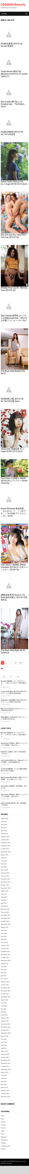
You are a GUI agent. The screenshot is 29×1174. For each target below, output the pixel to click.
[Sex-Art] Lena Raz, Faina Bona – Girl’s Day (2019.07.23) (14, 236)
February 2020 (5, 1054)
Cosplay (3, 1125)
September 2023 (6, 924)
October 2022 (5, 957)
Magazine (4, 1137)
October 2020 (5, 1030)
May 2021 (4, 1009)
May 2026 (4, 827)
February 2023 (5, 945)
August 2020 (4, 1036)
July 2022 (3, 967)
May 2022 (4, 973)
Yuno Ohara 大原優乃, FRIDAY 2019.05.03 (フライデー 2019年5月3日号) (14, 480)
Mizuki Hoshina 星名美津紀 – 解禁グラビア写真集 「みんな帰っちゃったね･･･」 (14, 778)
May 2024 (4, 900)
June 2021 (4, 1006)
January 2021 (5, 1021)
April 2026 (4, 831)
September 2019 (6, 1069)
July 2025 (3, 858)
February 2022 (5, 982)
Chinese (3, 1122)
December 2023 (5, 915)
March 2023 (4, 942)
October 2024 (5, 885)
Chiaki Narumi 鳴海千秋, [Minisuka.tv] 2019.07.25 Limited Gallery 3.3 (14, 74)
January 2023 (5, 948)
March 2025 (4, 870)
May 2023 (4, 936)
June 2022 (4, 970)
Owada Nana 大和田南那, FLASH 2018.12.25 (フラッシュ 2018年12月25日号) (14, 701)
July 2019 (3, 1075)
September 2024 (6, 888)
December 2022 (5, 951)
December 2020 (5, 1024)
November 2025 (5, 846)
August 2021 (4, 1000)
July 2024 (3, 894)
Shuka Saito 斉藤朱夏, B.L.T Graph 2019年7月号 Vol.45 (12, 450)
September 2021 (6, 997)
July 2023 (3, 930)
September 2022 (6, 960)
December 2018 (5, 1096)
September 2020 (6, 1033)
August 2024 (4, 891)
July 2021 (3, 1003)
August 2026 (4, 818)
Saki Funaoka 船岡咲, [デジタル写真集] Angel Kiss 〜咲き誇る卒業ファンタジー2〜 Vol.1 (14, 318)
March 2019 (4, 1087)
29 (15, 663)
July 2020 (3, 1039)
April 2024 (4, 903)
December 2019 (5, 1060)
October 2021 (5, 994)
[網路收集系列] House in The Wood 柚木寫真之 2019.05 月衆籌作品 (14, 597)
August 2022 (4, 963)
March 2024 (4, 906)
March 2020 (4, 1051)
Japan (2, 1131)
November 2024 (5, 882)
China (2, 1119)
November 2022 (5, 954)
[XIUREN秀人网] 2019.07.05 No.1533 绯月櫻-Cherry (12, 400)
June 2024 (4, 897)
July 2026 (3, 821)
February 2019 (5, 1090)
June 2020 (4, 1042)
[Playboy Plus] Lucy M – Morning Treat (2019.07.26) (14, 289)
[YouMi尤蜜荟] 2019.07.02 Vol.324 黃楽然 (11, 44)
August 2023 (4, 927)
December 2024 (5, 879)
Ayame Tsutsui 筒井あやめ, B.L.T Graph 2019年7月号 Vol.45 (14, 182)
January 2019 (5, 1093)
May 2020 (4, 1045)
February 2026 (5, 837)
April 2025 (4, 867)
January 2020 (5, 1057)
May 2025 (4, 864)
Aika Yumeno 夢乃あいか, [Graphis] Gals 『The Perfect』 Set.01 (13, 104)
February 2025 (5, 873)
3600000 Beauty (13, 4)
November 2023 (5, 918)
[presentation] (4, 676)
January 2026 (5, 840)
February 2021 (5, 1018)
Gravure (3, 1128)
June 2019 (4, 1078)
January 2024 (5, 912)
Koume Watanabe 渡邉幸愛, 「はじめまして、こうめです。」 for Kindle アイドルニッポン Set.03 (13, 512)
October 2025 (5, 849)
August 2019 (4, 1072)
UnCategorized (5, 1146)
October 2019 (5, 1066)
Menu (5, 14)
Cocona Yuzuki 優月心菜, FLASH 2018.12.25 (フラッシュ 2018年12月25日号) (14, 692)
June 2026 (4, 824)
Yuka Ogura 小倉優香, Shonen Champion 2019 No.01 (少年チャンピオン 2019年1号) (14, 567)
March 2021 (4, 1015)
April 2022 (4, 976)
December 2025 (5, 843)
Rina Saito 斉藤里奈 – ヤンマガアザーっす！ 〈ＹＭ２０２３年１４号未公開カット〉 (14, 683)
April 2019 (4, 1084)
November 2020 (5, 1027)
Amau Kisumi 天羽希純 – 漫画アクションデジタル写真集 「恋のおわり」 (14, 744)
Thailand (3, 1143)
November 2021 (5, 991)
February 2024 (5, 909)
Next (20, 663)
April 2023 (4, 939)
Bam (10, 1163)
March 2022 (4, 979)
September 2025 (6, 852)
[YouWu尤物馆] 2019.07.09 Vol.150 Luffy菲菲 (12, 133)
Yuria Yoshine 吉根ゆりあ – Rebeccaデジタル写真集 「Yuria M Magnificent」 (14, 761)
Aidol (2, 1116)
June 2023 (4, 933)
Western (3, 1149)
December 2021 (5, 988)
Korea (2, 1134)
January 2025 (5, 876)
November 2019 (5, 1063)
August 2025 (4, 855)
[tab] (4, 676)
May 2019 (4, 1081)
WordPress (4, 1163)
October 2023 (5, 921)
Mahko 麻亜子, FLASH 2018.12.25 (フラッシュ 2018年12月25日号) (14, 718)
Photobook (4, 1140)
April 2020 (4, 1048)
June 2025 (4, 861)
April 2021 (4, 1012)
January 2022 (5, 985)
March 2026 (4, 834)
